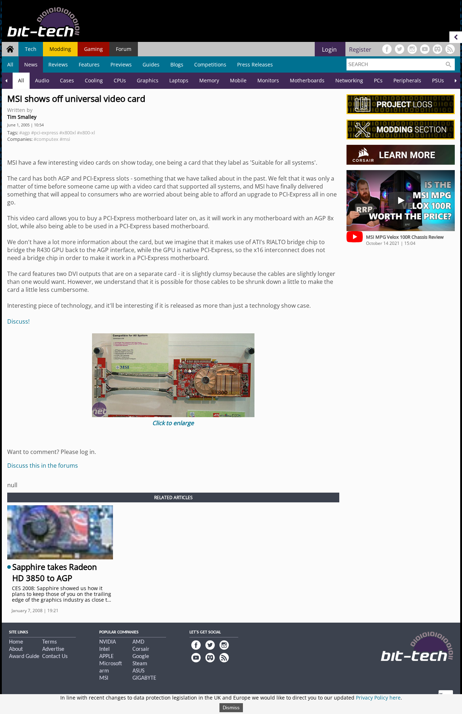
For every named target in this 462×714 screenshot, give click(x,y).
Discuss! (18, 321)
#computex (46, 139)
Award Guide (24, 656)
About (16, 649)
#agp (24, 132)
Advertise (53, 649)
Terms (49, 642)
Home (16, 642)
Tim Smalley (21, 116)
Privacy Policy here (378, 697)
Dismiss (231, 707)
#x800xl (67, 132)
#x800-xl (86, 132)
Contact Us (54, 656)
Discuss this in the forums (42, 465)
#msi (65, 139)
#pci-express (44, 132)
